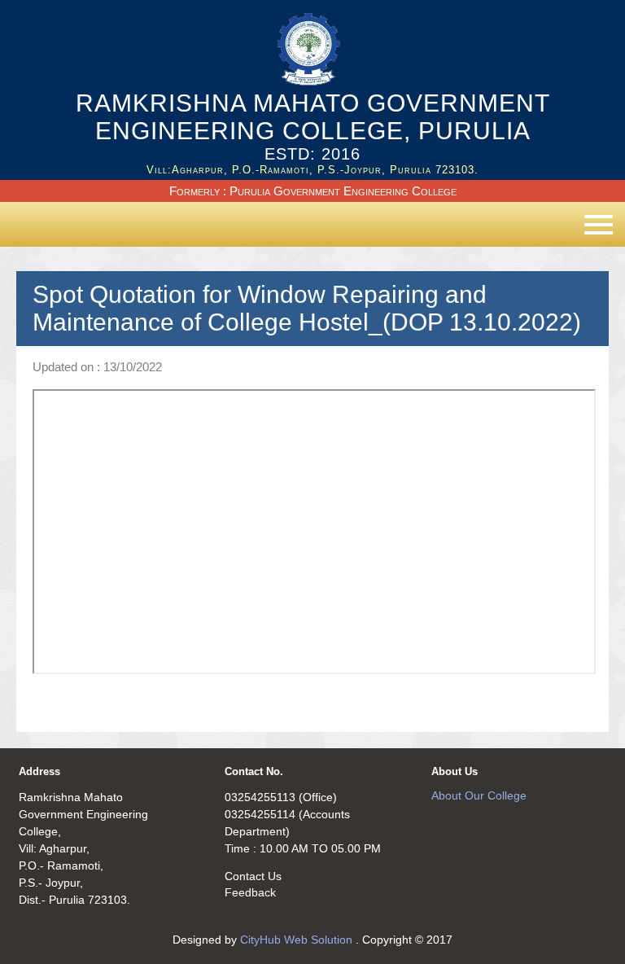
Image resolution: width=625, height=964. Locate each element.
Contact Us (253, 876)
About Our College (479, 795)
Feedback (250, 892)
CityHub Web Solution (298, 939)
